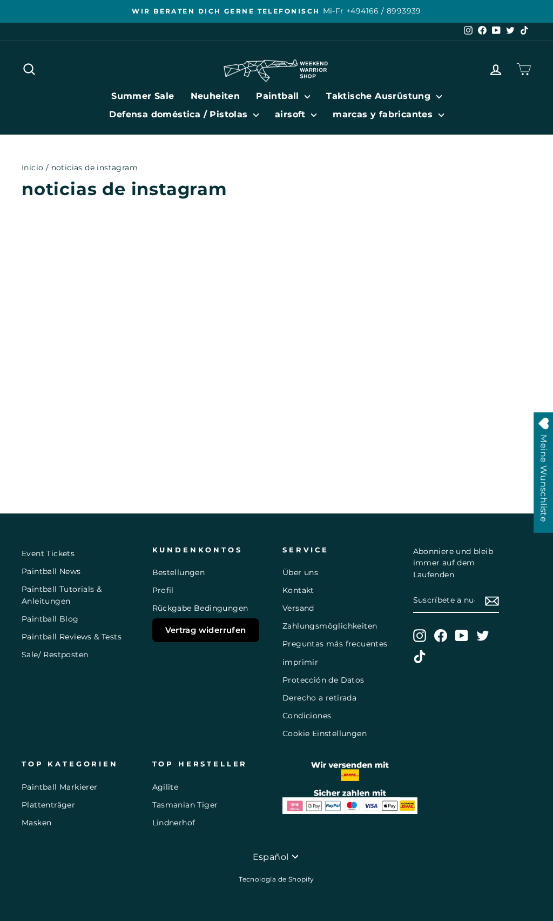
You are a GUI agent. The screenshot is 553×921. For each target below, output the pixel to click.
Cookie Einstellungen (324, 733)
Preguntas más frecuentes (335, 643)
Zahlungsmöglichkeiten (329, 626)
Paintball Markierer (60, 787)
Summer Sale (142, 96)
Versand (298, 608)
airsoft (291, 114)
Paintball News (51, 571)
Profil (163, 590)
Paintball (279, 96)
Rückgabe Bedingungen (200, 608)
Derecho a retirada (319, 697)
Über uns (300, 572)
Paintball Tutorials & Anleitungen (62, 595)
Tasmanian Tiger (185, 804)
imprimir (300, 662)
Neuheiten (215, 96)
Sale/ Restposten (55, 654)
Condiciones (306, 715)
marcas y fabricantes (384, 114)
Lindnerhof (173, 822)
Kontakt (298, 590)
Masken (36, 822)
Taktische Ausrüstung (379, 96)
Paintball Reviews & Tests (72, 636)
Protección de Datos (323, 680)
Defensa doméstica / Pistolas (180, 114)
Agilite (165, 787)
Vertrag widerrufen (205, 630)
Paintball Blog (50, 619)
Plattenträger (48, 804)
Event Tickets (48, 553)
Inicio (32, 167)
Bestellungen (178, 572)
